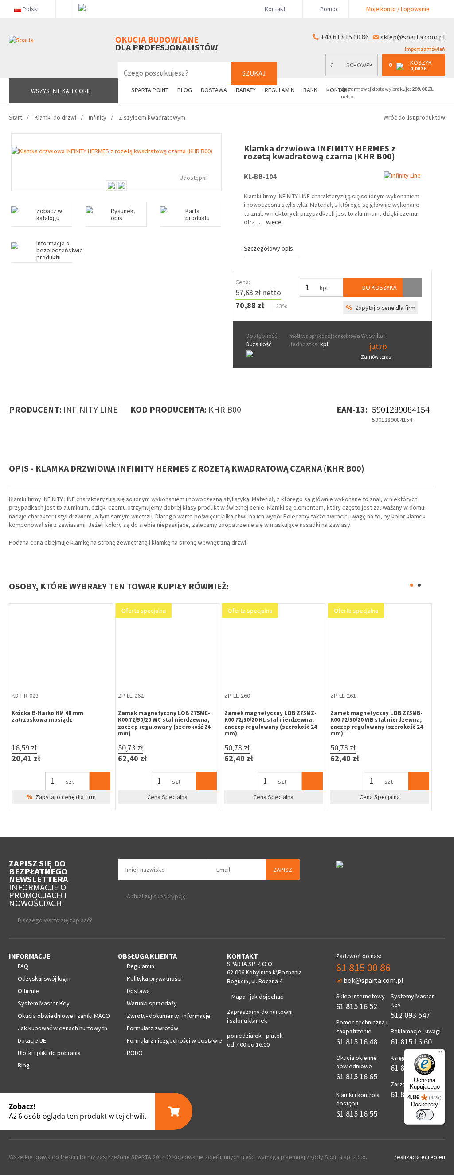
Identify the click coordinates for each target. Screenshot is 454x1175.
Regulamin (279, 90)
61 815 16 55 (356, 1114)
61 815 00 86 (363, 967)
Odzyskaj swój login (44, 978)
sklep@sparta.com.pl (412, 36)
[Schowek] (412, 287)
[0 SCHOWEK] (353, 74)
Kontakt (275, 9)
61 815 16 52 (356, 1006)
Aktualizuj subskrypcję (156, 896)
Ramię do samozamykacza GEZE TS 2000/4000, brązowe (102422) (404, 716)
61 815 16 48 (356, 1041)
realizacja (408, 1157)
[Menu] (439, 1054)
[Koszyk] (18, 781)
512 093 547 (410, 1015)
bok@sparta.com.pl (373, 980)
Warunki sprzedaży (152, 1003)
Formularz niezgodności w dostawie (174, 1040)
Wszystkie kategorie (61, 91)
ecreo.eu (433, 1157)
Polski (30, 9)
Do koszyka (379, 287)
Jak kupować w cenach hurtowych (62, 1028)
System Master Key (44, 1003)
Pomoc (329, 9)
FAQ (23, 966)
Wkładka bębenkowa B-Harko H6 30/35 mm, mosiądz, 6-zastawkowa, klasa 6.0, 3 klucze (298, 720)
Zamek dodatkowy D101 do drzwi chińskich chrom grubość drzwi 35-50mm (83, 720)
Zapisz (282, 870)
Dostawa (214, 90)
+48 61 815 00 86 (345, 36)
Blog (184, 90)
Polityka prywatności (154, 978)
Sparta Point (149, 90)
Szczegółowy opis (268, 248)
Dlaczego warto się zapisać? (55, 920)
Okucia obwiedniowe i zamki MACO (64, 1016)
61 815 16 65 (356, 1076)
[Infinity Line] (402, 175)
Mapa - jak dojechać (257, 997)
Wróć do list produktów (414, 117)
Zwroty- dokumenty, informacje (169, 1016)
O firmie (28, 991)
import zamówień (424, 49)
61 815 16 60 (411, 1041)
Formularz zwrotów (152, 1028)
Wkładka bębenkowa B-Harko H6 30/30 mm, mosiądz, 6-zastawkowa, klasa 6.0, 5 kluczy (192, 720)
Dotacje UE (32, 1040)
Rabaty (246, 90)
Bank (310, 90)
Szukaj (254, 73)
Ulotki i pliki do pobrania (49, 1053)
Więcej (274, 222)
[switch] (425, 1114)
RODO (135, 1053)
